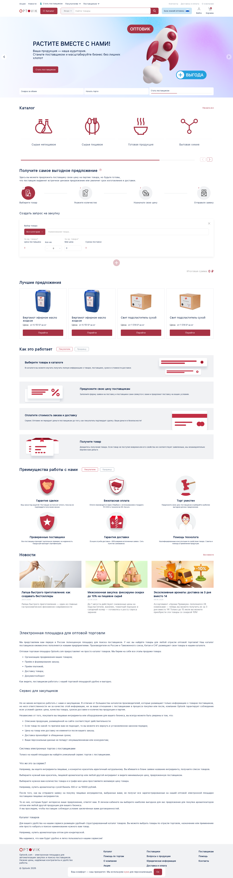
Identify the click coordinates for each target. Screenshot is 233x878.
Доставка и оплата (190, 4)
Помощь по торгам (114, 856)
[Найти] (153, 11)
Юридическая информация (161, 861)
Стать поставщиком (52, 4)
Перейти (43, 332)
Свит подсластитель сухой (138, 317)
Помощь (203, 856)
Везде (66, 11)
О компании (208, 4)
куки (126, 872)
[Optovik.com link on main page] (28, 11)
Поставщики (153, 851)
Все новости (208, 555)
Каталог (108, 851)
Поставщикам (90, 4)
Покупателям (71, 4)
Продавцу (81, 349)
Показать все (208, 108)
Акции (22, 4)
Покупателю (64, 349)
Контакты (173, 4)
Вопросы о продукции (159, 856)
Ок (157, 872)
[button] (4, 57)
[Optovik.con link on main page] (29, 849)
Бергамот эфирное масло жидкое (40, 319)
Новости (32, 4)
